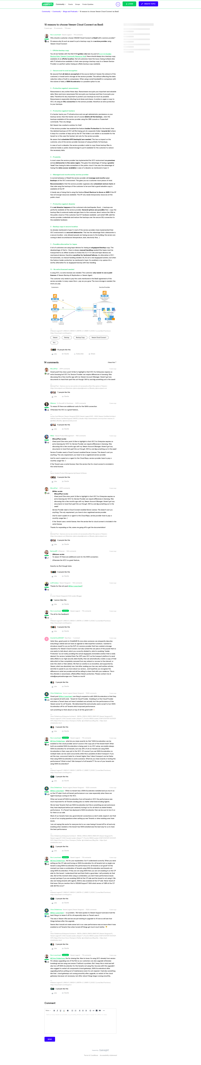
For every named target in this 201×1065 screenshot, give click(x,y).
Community (46, 11)
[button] (148, 3)
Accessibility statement (108, 1055)
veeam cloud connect (99, 337)
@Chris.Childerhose (57, 741)
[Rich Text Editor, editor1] (80, 1023)
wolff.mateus (54, 583)
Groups (77, 4)
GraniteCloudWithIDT (57, 638)
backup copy (80, 337)
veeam (55, 337)
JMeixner (53, 403)
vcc (54, 342)
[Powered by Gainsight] (100, 1050)
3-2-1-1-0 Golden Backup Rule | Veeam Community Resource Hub (80, 55)
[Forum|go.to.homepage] (47, 4)
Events (70, 4)
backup (66, 337)
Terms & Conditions (91, 1055)
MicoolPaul (53, 369)
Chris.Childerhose (56, 693)
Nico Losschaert (55, 35)
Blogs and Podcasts (70, 11)
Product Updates (87, 4)
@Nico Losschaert (75, 586)
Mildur (52, 436)
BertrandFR (53, 551)
